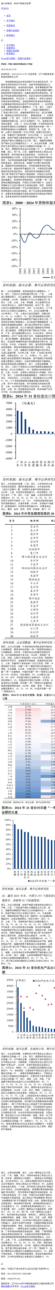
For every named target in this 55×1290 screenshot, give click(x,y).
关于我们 (10, 45)
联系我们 (10, 53)
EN (7, 8)
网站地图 (5, 1286)
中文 (3, 8)
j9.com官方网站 (8, 58)
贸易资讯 (10, 48)
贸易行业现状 (12, 51)
